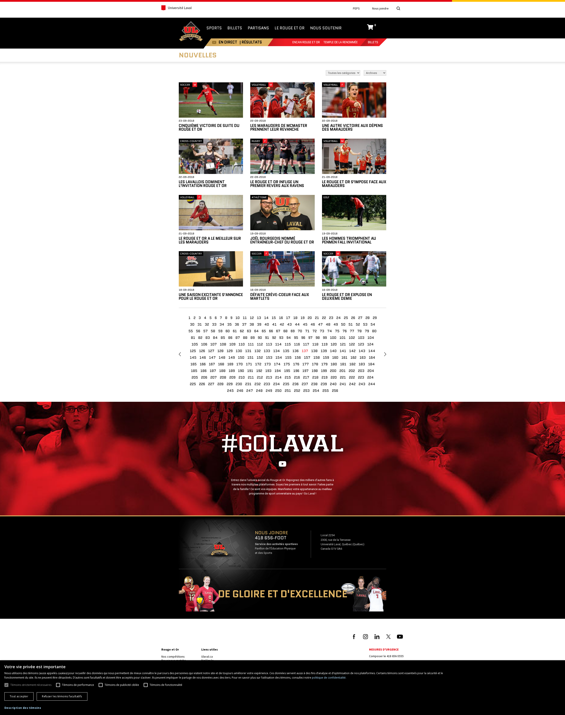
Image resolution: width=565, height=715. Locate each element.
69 (293, 331)
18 (295, 317)
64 (256, 331)
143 (362, 350)
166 (203, 364)
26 (353, 317)
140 (333, 350)
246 (240, 390)
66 (271, 331)
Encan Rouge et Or (306, 42)
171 (249, 364)
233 (267, 384)
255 (325, 390)
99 (325, 337)
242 (352, 384)
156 (298, 357)
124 (370, 344)
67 (278, 331)
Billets (373, 42)
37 (244, 324)
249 (269, 390)
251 (288, 390)
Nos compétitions (173, 656)
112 (260, 344)
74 (329, 331)
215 (288, 377)
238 (314, 384)
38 (252, 324)
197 (305, 370)
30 (192, 324)
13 (259, 317)
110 (242, 344)
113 (269, 344)
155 (288, 357)
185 (194, 370)
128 (220, 350)
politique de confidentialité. (329, 677)
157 (307, 357)
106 (204, 344)
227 (211, 384)
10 (237, 317)
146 (203, 357)
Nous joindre (380, 8)
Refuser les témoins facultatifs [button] (62, 696)
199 (324, 370)
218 (315, 377)
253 (306, 390)
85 (223, 337)
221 (343, 377)
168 (221, 364)
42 (282, 324)
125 (193, 350)
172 (258, 364)
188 (222, 370)
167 (212, 364)
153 (269, 357)
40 (266, 324)
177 (305, 364)
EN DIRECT (228, 42)
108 (223, 344)
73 (322, 331)
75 (337, 331)
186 (203, 370)
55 (190, 331)
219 (325, 377)
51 (350, 324)
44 (297, 324)
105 (195, 344)
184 (371, 364)
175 (287, 364)
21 (317, 317)
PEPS (356, 8)
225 (193, 384)
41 (274, 324)
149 (231, 357)
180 (334, 364)
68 (285, 331)
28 (367, 317)
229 (230, 384)
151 (250, 357)
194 (278, 370)
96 (303, 337)
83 (207, 337)
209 (232, 377)
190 (241, 370)
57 (205, 331)
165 (193, 364)
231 (248, 384)
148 (222, 357)
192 (259, 370)
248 (259, 390)
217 (306, 377)
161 (344, 357)
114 (278, 344)
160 (335, 357)
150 (241, 357)
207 (213, 377)
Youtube (214, 42)
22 (324, 317)
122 (352, 344)
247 (249, 390)
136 (295, 350)
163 (363, 357)
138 (314, 350)
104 (370, 337)
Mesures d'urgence (384, 649)
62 (242, 331)
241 (343, 384)
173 (267, 364)
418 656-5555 (395, 656)
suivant (385, 354)
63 (249, 331)
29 (375, 317)
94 (288, 337)
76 (345, 331)
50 (343, 324)
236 (295, 384)
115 (288, 344)
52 (358, 324)
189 (232, 370)
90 (260, 337)
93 (281, 337)
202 (352, 370)
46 (313, 324)
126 (202, 350)
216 (297, 377)
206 (204, 377)
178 (315, 364)
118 (315, 344)
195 (287, 370)
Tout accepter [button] (19, 696)
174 (277, 364)
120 (334, 344)
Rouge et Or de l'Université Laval (191, 32)
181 (343, 364)
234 (276, 384)
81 (193, 337)
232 (257, 384)
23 (331, 317)
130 (239, 350)
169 (230, 364)
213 (269, 377)
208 (223, 377)
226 (202, 384)
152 (260, 357)
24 (338, 317)
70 (300, 331)
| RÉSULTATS (250, 42)
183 (362, 364)
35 (229, 324)
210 (242, 377)
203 (361, 370)
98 (318, 337)
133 (267, 350)
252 (297, 390)
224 (370, 377)
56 (198, 331)
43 (289, 324)
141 (343, 350)
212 (260, 377)
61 (235, 331)
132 (257, 350)
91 (267, 337)
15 (274, 317)
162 (353, 357)
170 (239, 364)
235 (286, 384)
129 (230, 350)
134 (276, 350)
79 (367, 331)
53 (365, 324)
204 (370, 370)
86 (230, 337)
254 (316, 390)
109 (232, 344)
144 (371, 350)
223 (361, 377)
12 (252, 317)
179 (324, 364)
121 (343, 344)
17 (288, 317)
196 (296, 370)
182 (352, 364)
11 (245, 317)
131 (248, 350)
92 (274, 337)
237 (305, 384)
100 (333, 337)
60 (228, 331)
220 (334, 377)
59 (220, 331)
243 (362, 384)
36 (237, 324)
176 (296, 364)
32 (207, 324)
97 (310, 337)
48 (328, 324)
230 (239, 384)
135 (286, 350)
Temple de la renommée (340, 42)
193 (268, 370)
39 (259, 324)
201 (342, 370)
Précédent (180, 354)
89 (252, 337)
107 (213, 344)
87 (237, 337)
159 (326, 357)
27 (360, 317)
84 (215, 337)
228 (220, 384)
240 (333, 384)
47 (320, 324)
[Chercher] (398, 8)
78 (359, 331)
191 (250, 370)
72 (315, 331)
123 (361, 344)
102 (352, 337)
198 (315, 370)
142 (352, 350)
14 (266, 317)
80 (374, 331)
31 (200, 324)
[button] (22, 708)
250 (278, 390)
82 (200, 337)
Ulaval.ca (207, 656)
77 (352, 331)
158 (316, 357)
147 (212, 357)
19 (303, 317)
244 (371, 384)
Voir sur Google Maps (219, 549)
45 (305, 324)
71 (307, 331)
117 (306, 344)
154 (278, 357)
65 (264, 331)
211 (251, 377)
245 (230, 390)
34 (222, 324)
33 (214, 324)
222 (352, 377)
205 (195, 377)
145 (193, 357)
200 (333, 370)
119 (325, 344)
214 (278, 377)
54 (373, 324)
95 (296, 337)
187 (213, 370)
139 (324, 350)
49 (335, 324)
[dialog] (282, 687)
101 (342, 337)
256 (335, 390)
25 (346, 317)
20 (310, 317)
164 (372, 357)
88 (245, 337)
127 (211, 350)
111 (251, 344)
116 (297, 344)
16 (281, 317)
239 (324, 384)
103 (361, 337)
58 (213, 331)
